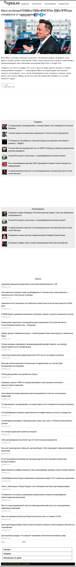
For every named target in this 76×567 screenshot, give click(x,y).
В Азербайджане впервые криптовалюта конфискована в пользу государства (36, 412)
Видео (64, 10)
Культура (25, 10)
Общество (64, 4)
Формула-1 (46, 10)
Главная (25, 4)
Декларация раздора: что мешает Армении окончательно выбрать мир (33, 535)
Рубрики (7, 554)
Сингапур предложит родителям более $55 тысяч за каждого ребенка (32, 355)
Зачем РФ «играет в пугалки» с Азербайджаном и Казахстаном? (36, 155)
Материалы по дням (12, 558)
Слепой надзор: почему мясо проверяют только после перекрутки (38, 133)
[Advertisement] (38, 104)
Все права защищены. (16, 564)
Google (9, 86)
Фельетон (26, 16)
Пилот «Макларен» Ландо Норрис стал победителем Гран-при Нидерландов (35, 486)
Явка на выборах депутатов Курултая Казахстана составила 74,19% (31, 516)
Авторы (7, 550)
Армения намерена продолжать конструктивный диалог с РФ (29, 284)
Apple (5, 86)
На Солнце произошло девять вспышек (19, 431)
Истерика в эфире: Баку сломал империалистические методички (38, 243)
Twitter (13, 86)
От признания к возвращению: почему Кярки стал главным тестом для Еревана (37, 404)
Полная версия (26, 564)
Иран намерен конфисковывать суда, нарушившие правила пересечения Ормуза (38, 470)
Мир (56, 10)
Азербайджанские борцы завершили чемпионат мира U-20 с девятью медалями (37, 478)
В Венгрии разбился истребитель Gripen (19, 374)
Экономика (50, 4)
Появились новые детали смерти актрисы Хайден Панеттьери (36, 235)
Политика (37, 4)
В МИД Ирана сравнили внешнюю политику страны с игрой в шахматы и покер (37, 314)
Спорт (35, 10)
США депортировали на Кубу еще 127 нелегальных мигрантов (29, 440)
